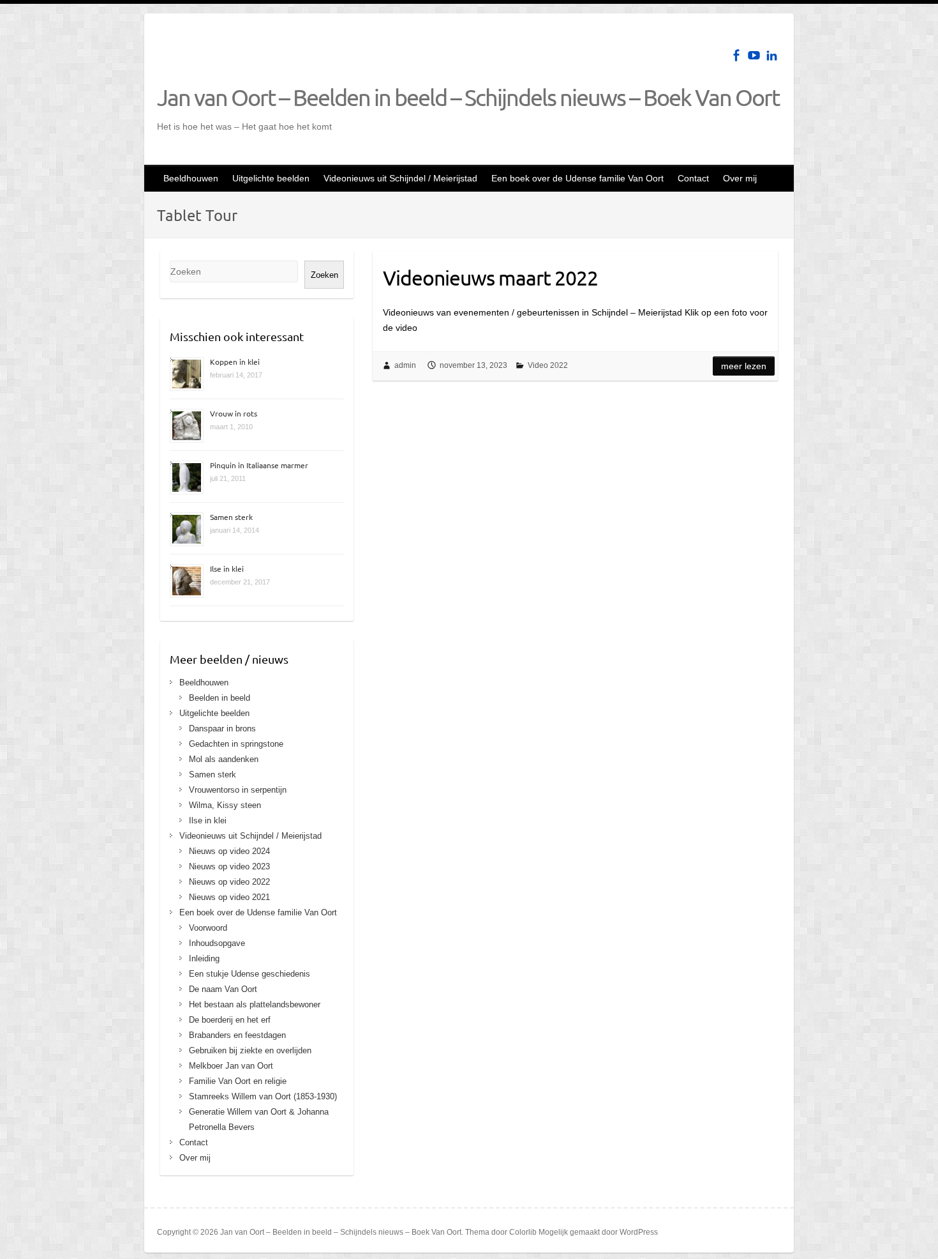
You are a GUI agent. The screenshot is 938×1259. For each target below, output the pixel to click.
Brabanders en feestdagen (237, 1035)
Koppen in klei (235, 361)
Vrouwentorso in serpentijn (238, 790)
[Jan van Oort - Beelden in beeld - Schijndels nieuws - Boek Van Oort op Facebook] (736, 55)
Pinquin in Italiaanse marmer (259, 465)
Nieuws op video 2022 (229, 882)
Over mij (740, 178)
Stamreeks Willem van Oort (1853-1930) (263, 1096)
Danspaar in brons (222, 728)
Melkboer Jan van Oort (231, 1066)
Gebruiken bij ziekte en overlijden (250, 1050)
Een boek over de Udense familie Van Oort (577, 178)
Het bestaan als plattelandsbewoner (254, 1004)
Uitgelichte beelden (270, 178)
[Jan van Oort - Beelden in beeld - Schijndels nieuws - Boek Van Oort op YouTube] (754, 55)
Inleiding (204, 958)
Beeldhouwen (190, 178)
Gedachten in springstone (236, 744)
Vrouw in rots (233, 413)
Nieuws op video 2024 (229, 851)
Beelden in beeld (219, 698)
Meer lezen (743, 366)
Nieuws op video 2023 (229, 866)
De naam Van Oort (223, 989)
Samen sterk (231, 517)
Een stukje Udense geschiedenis (249, 974)
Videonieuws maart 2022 (490, 277)
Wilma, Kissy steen (225, 805)
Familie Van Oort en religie (238, 1081)
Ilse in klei (227, 568)
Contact (693, 178)
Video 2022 (548, 365)
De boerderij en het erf (230, 1020)
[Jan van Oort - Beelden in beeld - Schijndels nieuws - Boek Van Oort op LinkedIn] (771, 55)
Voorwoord (208, 928)
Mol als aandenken (223, 759)
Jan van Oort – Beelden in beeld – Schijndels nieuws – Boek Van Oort (468, 97)
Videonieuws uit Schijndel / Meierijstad (400, 178)
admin (405, 365)
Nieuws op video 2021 (229, 897)
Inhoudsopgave (217, 943)
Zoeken (324, 275)
